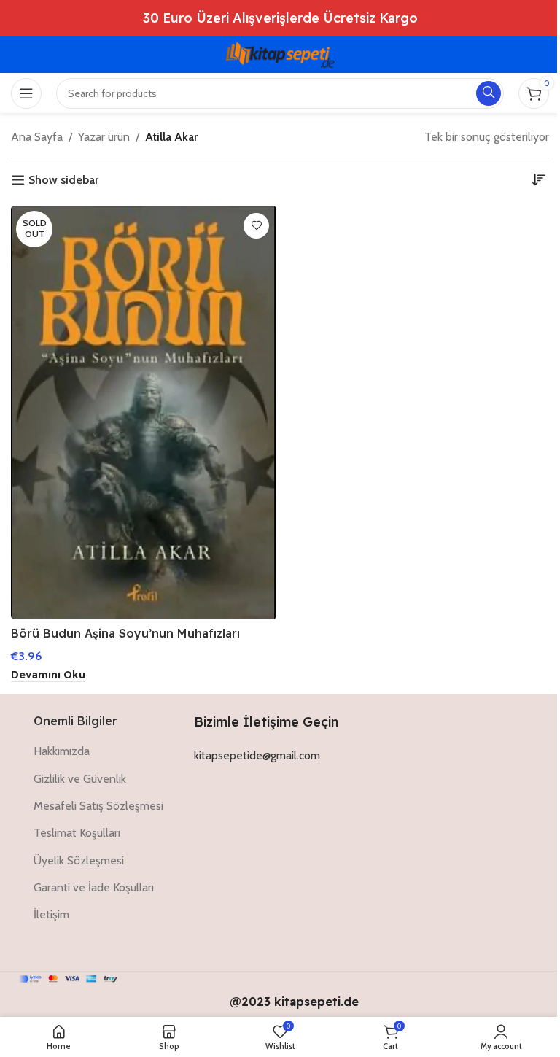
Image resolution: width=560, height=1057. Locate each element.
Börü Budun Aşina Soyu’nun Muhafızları (125, 633)
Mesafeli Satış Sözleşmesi (98, 806)
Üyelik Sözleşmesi (79, 860)
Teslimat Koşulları (77, 833)
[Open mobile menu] (26, 93)
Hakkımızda (62, 751)
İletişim (51, 914)
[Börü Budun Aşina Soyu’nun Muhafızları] (143, 412)
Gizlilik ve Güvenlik (80, 779)
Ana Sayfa (37, 137)
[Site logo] (280, 54)
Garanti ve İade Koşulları (94, 887)
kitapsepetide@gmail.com (257, 755)
